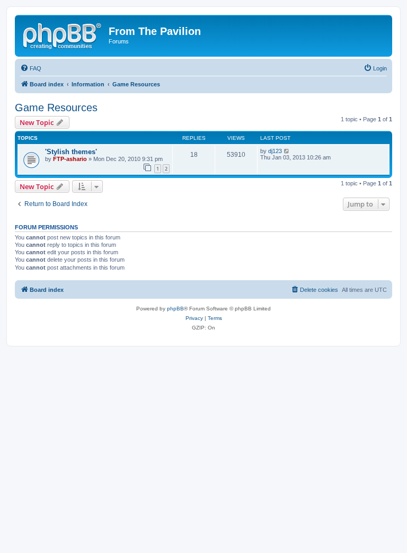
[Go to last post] (287, 151)
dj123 (275, 151)
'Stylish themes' (71, 152)
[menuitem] (30, 68)
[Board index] (63, 34)
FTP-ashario (70, 159)
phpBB (175, 308)
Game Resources (56, 107)
